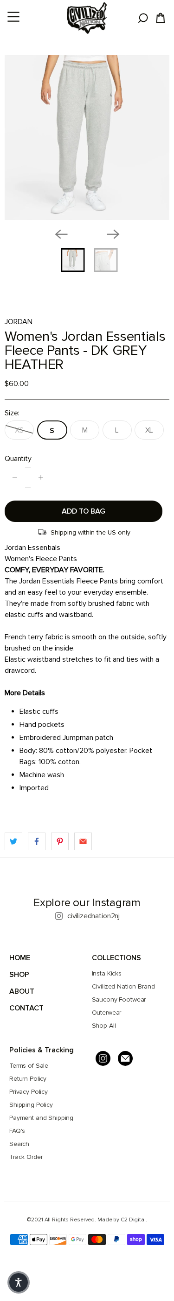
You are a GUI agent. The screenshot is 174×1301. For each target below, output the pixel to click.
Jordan (18, 321)
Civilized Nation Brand (123, 986)
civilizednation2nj (93, 916)
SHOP (19, 974)
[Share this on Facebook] (36, 841)
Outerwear (107, 1012)
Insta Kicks (107, 973)
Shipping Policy (31, 1105)
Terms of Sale (28, 1066)
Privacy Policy (28, 1092)
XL (149, 430)
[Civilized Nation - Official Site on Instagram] (103, 1058)
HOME (19, 957)
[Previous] (61, 234)
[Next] (113, 234)
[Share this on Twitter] (13, 841)
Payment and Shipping (41, 1118)
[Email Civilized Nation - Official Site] (125, 1058)
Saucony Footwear (119, 999)
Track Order (25, 1157)
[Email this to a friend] (83, 841)
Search (19, 1144)
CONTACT (26, 1008)
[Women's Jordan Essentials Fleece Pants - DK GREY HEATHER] (87, 137)
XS (19, 430)
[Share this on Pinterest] (60, 841)
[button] (18, 1282)
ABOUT (21, 991)
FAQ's (17, 1131)
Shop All (104, 1026)
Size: (12, 413)
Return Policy (27, 1079)
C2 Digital (133, 1219)
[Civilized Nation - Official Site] (87, 18)
